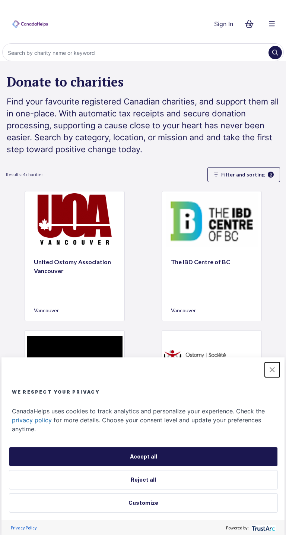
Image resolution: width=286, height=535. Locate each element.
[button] (272, 369)
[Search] (275, 52)
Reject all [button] (143, 479)
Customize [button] (143, 503)
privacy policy (32, 420)
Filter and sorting (246, 174)
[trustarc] (263, 528)
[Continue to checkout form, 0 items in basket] (252, 24)
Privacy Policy (24, 528)
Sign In (223, 24)
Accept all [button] (143, 456)
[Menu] (272, 24)
